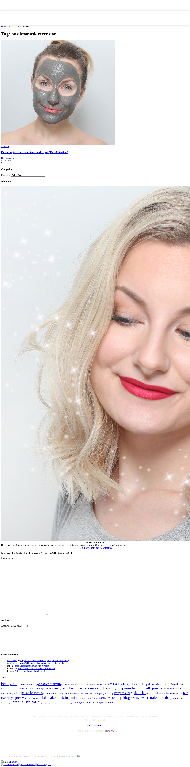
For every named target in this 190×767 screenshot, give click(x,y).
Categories (6, 175)
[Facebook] (11, 738)
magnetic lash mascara (71, 688)
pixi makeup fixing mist (58, 697)
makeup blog (100, 688)
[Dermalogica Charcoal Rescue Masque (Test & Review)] (58, 144)
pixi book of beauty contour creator (166, 693)
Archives (5, 626)
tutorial (34, 702)
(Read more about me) (88, 548)
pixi (147, 693)
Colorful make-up (119, 684)
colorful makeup (29, 684)
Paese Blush (169, 689)
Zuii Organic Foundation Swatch (29, 671)
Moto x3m (12, 660)
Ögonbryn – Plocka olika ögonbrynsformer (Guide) (44, 660)
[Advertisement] (23, 596)
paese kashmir (31, 693)
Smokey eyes (6, 703)
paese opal (79, 693)
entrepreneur (65, 684)
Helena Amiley (8, 158)
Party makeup (123, 693)
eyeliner (89, 684)
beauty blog (10, 684)
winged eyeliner (104, 702)
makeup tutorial (116, 689)
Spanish (31, 764)
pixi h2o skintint (32, 698)
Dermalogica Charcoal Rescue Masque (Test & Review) (34, 152)
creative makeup (49, 684)
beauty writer (139, 698)
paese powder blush (92, 693)
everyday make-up (85, 702)
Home (4, 26)
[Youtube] (43, 738)
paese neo (69, 693)
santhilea (104, 697)
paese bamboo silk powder (143, 688)
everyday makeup (78, 684)
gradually (20, 702)
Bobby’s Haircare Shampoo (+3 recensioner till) (41, 663)
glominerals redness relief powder (163, 684)
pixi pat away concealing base (88, 698)
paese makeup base (53, 693)
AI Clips (11, 663)
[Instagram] (19, 738)
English (13, 761)
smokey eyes (179, 697)
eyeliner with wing (100, 684)
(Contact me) (106, 548)
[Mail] (27, 738)
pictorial (139, 693)
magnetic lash (45, 688)
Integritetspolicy (94, 725)
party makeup (106, 693)
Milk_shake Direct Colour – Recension (36, 668)
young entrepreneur (48, 703)
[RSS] (35, 738)
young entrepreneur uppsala (65, 703)
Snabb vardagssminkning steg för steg (31, 666)
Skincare (5, 146)
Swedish (14, 764)
